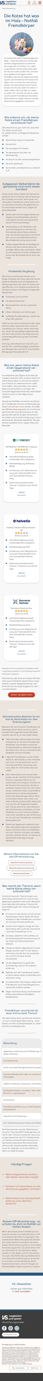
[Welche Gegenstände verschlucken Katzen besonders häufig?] (3, 1175)
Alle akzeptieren (18, 1368)
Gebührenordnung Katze (21, 863)
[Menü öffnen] (40, 3)
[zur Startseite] (13, 1318)
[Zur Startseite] (8, 3)
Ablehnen (34, 1368)
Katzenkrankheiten (21, 873)
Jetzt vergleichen (21, 695)
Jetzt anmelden (22, 1291)
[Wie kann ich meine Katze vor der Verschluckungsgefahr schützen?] (3, 1186)
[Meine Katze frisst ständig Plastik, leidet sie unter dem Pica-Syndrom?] (3, 1198)
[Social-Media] (13, 1328)
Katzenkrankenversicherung (21, 868)
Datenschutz (27, 1364)
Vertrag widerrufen (10, 1334)
